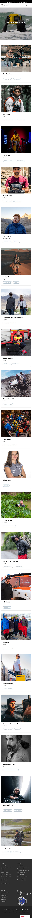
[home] (4, 5)
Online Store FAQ (21, 878)
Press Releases (4, 872)
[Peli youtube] (17, 892)
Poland (25, 910)
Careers (3, 871)
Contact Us (20, 865)
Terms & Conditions (7, 912)
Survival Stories (5, 892)
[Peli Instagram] (21, 894)
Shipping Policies (21, 880)
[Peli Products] (17, 894)
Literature (3, 897)
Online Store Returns (22, 876)
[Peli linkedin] (21, 892)
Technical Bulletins (22, 872)
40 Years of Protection (6, 876)
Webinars (3, 899)
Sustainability (4, 878)
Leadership (4, 880)
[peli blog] (30, 894)
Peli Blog (3, 901)
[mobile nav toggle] (30, 5)
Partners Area (20, 869)
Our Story (3, 865)
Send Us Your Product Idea (23, 867)
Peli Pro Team (4, 896)
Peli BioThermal (5, 883)
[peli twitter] (27, 894)
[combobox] (25, 916)
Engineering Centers (6, 874)
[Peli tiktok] (24, 894)
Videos (3, 894)
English (25, 916)
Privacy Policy (17, 912)
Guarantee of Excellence (23, 871)
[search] (27, 5)
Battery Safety (20, 874)
